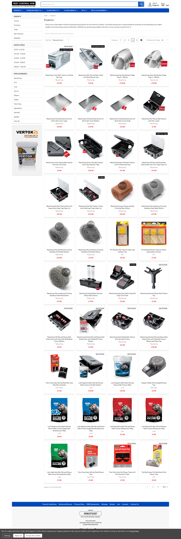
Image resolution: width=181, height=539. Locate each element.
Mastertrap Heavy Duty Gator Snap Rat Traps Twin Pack (122, 294)
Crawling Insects (34, 10)
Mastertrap (18, 78)
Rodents (17, 10)
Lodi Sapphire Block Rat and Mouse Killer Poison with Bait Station (90, 384)
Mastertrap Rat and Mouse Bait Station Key (153, 294)
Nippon (16, 95)
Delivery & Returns (65, 504)
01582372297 (90, 513)
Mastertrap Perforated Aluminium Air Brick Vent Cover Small (122, 120)
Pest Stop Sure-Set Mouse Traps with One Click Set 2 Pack (122, 473)
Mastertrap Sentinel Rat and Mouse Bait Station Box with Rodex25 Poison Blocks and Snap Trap (154, 339)
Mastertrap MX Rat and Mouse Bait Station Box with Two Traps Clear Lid (154, 163)
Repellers (17, 38)
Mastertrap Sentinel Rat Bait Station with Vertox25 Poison (122, 338)
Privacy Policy (79, 504)
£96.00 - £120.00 (20, 67)
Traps (16, 29)
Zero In (16, 91)
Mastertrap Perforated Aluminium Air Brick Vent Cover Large (59, 120)
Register (156, 5)
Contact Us (135, 504)
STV (15, 82)
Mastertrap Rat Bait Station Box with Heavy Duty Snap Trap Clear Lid (59, 207)
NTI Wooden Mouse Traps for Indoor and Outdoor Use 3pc (153, 251)
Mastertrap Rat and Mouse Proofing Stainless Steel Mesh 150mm (154, 207)
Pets (83, 10)
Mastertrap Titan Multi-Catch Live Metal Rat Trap (59, 76)
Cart (118, 504)
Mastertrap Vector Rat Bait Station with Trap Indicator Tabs (91, 163)
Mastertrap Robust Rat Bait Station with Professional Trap (122, 163)
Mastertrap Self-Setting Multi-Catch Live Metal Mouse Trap (90, 76)
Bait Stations (18, 34)
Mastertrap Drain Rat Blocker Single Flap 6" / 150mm (122, 76)
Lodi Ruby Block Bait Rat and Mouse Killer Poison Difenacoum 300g (122, 427)
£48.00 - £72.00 (19, 58)
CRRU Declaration (92, 504)
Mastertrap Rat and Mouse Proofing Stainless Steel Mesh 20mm (90, 251)
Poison (16, 21)
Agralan (16, 117)
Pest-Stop (17, 104)
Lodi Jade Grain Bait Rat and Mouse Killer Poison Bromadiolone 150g (59, 473)
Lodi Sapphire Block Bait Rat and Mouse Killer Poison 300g (122, 384)
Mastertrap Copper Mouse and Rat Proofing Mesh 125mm (122, 207)
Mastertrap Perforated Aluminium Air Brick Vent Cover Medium (91, 120)
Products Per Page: (153, 40)
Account (125, 504)
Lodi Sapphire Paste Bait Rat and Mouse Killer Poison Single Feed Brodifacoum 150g (59, 428)
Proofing (17, 25)
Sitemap (104, 504)
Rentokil (17, 112)
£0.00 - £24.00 (19, 49)
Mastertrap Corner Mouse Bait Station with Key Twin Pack (59, 163)
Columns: (115, 40)
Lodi (15, 87)
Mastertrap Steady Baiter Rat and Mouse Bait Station (90, 294)
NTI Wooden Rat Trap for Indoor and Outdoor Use (122, 251)
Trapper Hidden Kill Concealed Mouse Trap (154, 384)
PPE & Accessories (98, 10)
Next (164, 487)
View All (16, 121)
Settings (7, 536)
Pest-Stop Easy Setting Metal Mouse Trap (91, 473)
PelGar (16, 100)
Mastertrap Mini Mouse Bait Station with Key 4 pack (154, 120)
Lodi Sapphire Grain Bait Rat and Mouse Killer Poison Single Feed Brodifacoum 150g (91, 428)
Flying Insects (52, 10)
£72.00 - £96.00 (19, 62)
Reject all (18, 536)
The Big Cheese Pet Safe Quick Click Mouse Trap (154, 473)
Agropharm (18, 108)
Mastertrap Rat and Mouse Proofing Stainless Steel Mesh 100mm (59, 251)
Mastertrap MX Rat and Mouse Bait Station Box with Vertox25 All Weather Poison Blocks (59, 339)
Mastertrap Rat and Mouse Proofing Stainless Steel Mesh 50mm (59, 294)
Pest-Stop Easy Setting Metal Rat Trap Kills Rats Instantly (59, 384)
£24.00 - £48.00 (19, 54)
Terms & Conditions (49, 504)
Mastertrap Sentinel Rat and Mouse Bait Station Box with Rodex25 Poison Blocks (91, 339)
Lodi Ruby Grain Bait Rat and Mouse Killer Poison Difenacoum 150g (154, 427)
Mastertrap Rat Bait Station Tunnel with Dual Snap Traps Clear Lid (91, 207)
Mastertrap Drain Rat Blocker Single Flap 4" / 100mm (154, 76)
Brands (112, 504)
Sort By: (48, 40)
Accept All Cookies (33, 536)
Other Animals (70, 10)
